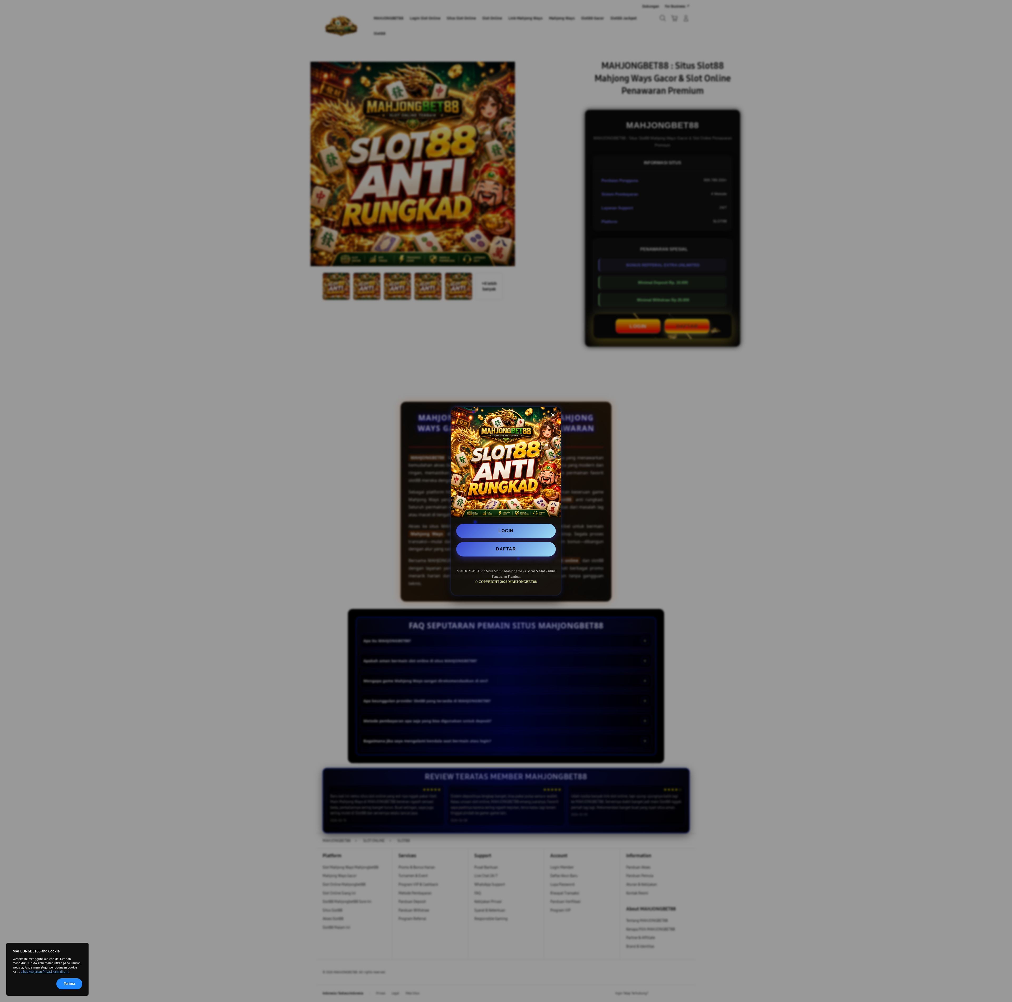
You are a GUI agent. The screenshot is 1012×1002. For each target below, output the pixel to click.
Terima (69, 983)
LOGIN (506, 531)
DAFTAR (506, 549)
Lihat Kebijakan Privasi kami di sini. (45, 972)
